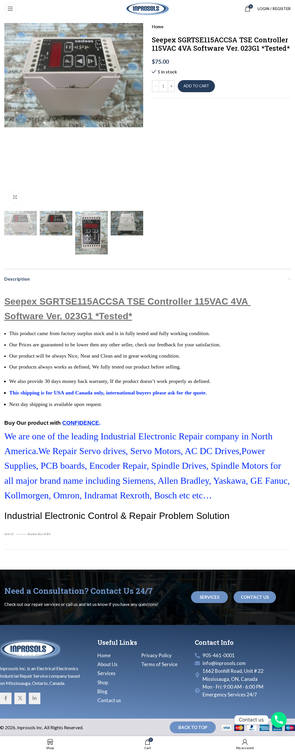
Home (158, 26)
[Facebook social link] (6, 698)
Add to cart (196, 86)
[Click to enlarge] (15, 197)
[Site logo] (147, 8)
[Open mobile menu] (10, 8)
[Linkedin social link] (34, 698)
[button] (10, 115)
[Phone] (279, 720)
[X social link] (20, 698)
